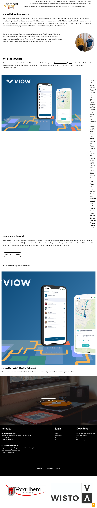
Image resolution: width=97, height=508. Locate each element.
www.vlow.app (11, 68)
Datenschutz (49, 468)
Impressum (39, 468)
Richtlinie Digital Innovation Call (85, 433)
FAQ (75, 5)
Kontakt (90, 5)
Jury (57, 5)
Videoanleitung (80, 438)
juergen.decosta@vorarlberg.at (11, 450)
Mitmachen (66, 5)
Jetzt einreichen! (12, 254)
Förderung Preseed (60, 63)
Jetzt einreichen (48, 400)
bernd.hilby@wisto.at (8, 438)
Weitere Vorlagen (81, 440)
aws (70, 63)
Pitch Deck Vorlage (81, 435)
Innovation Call (46, 5)
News (82, 5)
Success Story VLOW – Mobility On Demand (19, 368)
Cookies (58, 468)
